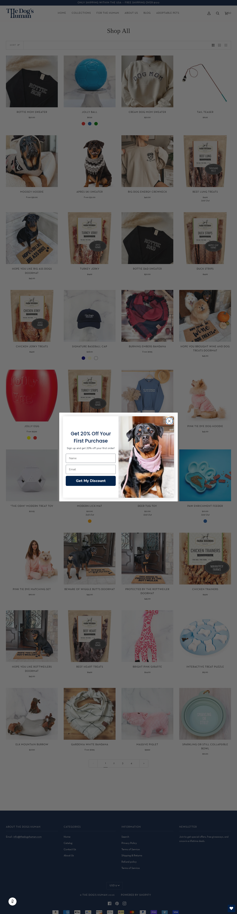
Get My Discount (91, 480)
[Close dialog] (169, 421)
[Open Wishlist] (231, 908)
